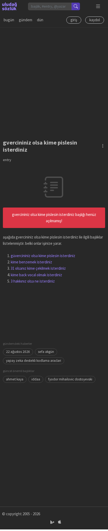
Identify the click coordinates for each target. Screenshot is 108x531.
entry (7, 159)
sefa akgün (46, 351)
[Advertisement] (54, 82)
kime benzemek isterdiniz (31, 261)
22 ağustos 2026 (18, 351)
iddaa (35, 379)
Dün (40, 19)
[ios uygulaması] (59, 522)
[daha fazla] (98, 6)
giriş (74, 19)
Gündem (25, 19)
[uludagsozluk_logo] (9, 6)
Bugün (9, 19)
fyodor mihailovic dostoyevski (70, 379)
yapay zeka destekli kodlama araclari (33, 360)
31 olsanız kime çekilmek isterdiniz (38, 268)
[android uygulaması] (52, 522)
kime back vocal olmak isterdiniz (36, 274)
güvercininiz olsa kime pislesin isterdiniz (43, 255)
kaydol (94, 19)
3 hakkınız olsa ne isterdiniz (33, 281)
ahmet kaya (14, 379)
